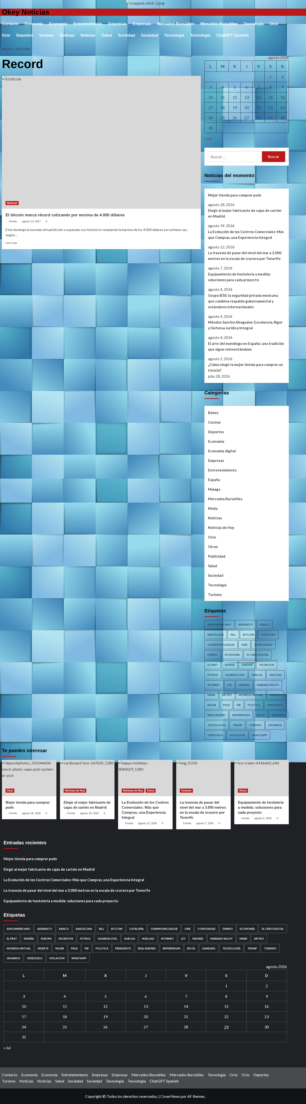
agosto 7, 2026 (204, 823)
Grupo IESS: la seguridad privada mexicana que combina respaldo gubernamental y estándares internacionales (243, 301)
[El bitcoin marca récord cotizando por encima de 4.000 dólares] (101, 142)
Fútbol (213, 674)
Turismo (46, 35)
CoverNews (170, 1096)
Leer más (11, 243)
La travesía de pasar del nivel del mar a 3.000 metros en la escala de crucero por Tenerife (244, 256)
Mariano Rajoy (268, 684)
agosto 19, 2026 (89, 813)
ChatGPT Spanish (232, 35)
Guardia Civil (235, 674)
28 (259, 117)
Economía (34, 24)
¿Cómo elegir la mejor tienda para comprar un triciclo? (245, 367)
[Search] (286, 14)
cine (244, 644)
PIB (239, 704)
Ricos (261, 715)
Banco (265, 624)
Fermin (13, 221)
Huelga (257, 674)
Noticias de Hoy (221, 527)
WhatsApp (259, 735)
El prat (213, 664)
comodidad (263, 644)
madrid (244, 684)
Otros (213, 546)
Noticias (67, 35)
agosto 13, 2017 (31, 221)
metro (227, 694)
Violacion (237, 735)
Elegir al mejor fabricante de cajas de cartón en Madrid (244, 213)
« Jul (207, 138)
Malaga (214, 489)
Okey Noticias (25, 12)
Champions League (221, 644)
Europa (247, 664)
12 (235, 97)
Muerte (275, 694)
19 (235, 107)
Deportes (24, 35)
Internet (214, 684)
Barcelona (216, 634)
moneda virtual (251, 694)
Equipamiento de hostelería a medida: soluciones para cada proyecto (239, 277)
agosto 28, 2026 (31, 813)
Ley (229, 684)
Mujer (212, 704)
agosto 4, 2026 (263, 818)
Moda (213, 508)
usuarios (275, 725)
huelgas (275, 674)
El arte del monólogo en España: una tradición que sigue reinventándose (246, 346)
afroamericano (219, 624)
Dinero (213, 654)
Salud (106, 35)
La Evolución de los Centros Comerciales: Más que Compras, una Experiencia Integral (246, 235)
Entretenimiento (87, 24)
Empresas (117, 24)
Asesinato (245, 624)
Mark (211, 694)
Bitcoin (248, 634)
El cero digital (258, 654)
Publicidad (216, 556)
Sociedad (126, 35)
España (214, 479)
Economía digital (222, 451)
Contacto (10, 24)
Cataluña (268, 634)
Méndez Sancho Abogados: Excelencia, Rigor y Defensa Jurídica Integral (245, 325)
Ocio (274, 24)
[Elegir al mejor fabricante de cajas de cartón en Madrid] (87, 778)
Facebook (266, 664)
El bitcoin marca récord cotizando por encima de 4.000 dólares (65, 215)
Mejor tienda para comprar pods (234, 195)
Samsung (278, 715)
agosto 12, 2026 (147, 823)
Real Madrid (216, 715)
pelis (226, 704)
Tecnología (254, 24)
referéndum (241, 715)
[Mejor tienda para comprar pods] (29, 778)
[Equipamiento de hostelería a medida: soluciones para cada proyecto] (261, 778)
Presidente (275, 704)
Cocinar (214, 422)
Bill (233, 634)
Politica (254, 704)
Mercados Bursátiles (175, 24)
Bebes (213, 412)
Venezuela (215, 735)
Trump (237, 725)
